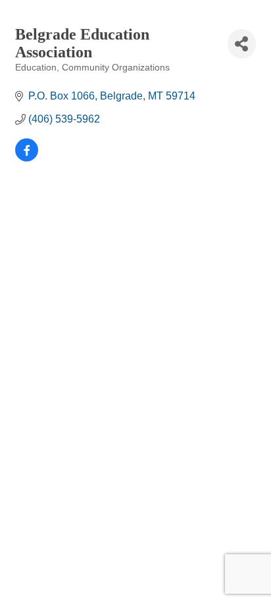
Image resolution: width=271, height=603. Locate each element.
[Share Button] (242, 44)
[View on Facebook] (26, 157)
